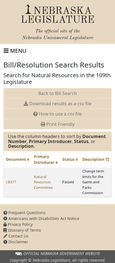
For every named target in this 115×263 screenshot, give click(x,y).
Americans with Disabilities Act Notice (43, 218)
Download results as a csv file (60, 104)
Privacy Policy (20, 224)
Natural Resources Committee (43, 182)
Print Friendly (60, 124)
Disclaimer (17, 241)
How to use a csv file (60, 114)
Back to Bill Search (57, 93)
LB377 (11, 181)
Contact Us (17, 236)
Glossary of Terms (24, 230)
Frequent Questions (26, 212)
